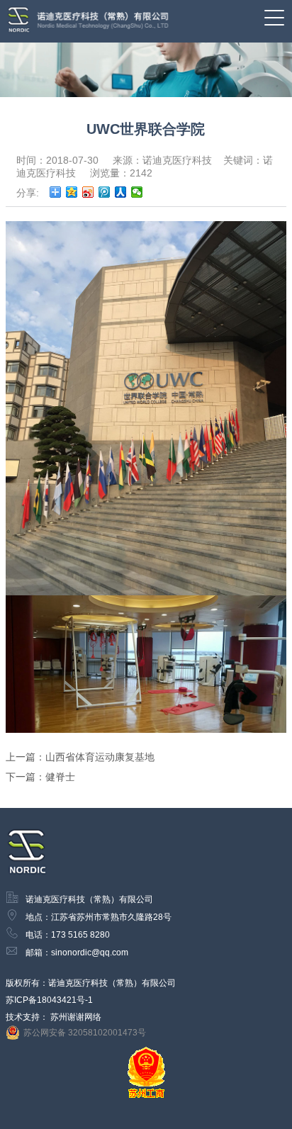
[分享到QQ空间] (72, 192)
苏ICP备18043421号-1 (49, 1000)
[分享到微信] (137, 192)
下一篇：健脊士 (40, 776)
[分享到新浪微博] (88, 192)
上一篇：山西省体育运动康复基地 (80, 757)
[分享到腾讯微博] (105, 192)
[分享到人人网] (121, 192)
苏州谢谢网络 (75, 1017)
